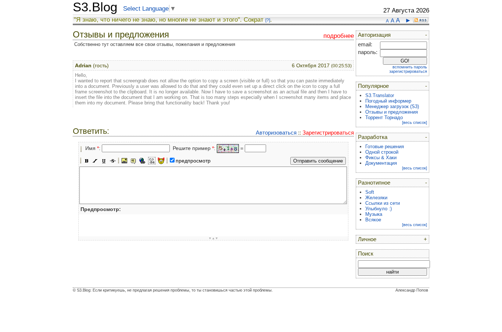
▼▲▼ (213, 238)
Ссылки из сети (382, 203)
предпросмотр (193, 161)
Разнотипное (374, 183)
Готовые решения (384, 146)
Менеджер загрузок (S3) (392, 106)
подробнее (338, 35)
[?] (267, 20)
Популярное (373, 86)
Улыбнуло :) (378, 208)
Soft (369, 192)
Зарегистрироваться (328, 132)
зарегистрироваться (408, 71)
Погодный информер (388, 101)
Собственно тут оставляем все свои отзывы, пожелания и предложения (154, 44)
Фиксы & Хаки (381, 157)
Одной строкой (381, 152)
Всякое (373, 219)
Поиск (365, 254)
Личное (367, 239)
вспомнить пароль (409, 67)
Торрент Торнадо (384, 117)
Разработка (372, 137)
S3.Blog (95, 7)
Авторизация (374, 35)
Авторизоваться (276, 132)
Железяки (376, 197)
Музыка (373, 214)
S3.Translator (379, 95)
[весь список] (414, 122)
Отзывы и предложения (391, 112)
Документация (381, 163)
